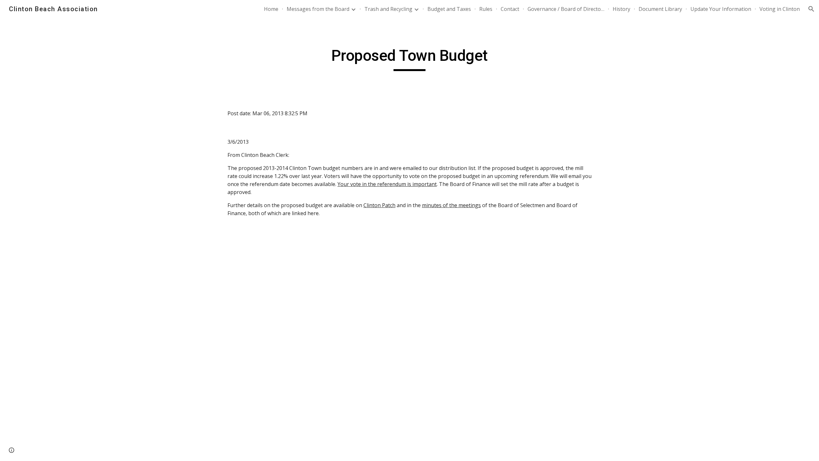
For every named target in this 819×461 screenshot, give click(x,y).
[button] (811, 9)
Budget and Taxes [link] (449, 8)
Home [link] (271, 8)
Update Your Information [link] (720, 8)
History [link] (621, 8)
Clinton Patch (379, 205)
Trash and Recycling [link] (388, 8)
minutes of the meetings (451, 205)
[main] (409, 59)
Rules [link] (485, 8)
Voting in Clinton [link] (779, 8)
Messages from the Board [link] (318, 8)
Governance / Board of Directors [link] (566, 8)
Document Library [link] (660, 8)
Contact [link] (510, 8)
